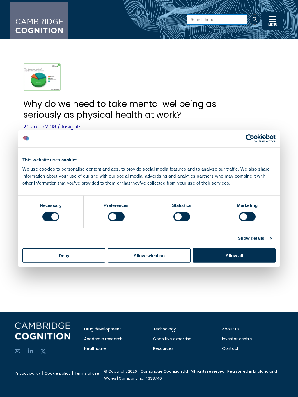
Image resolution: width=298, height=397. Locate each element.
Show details (251, 238)
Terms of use (87, 373)
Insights (72, 126)
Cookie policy (57, 373)
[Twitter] (43, 351)
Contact (230, 348)
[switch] (116, 216)
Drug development (102, 329)
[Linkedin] (30, 351)
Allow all (234, 255)
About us (231, 329)
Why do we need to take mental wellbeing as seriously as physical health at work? (120, 109)
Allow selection (149, 255)
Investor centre (237, 339)
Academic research (103, 339)
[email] (17, 351)
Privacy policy (28, 373)
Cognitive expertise (172, 339)
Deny (64, 255)
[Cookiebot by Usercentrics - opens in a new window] (250, 138)
